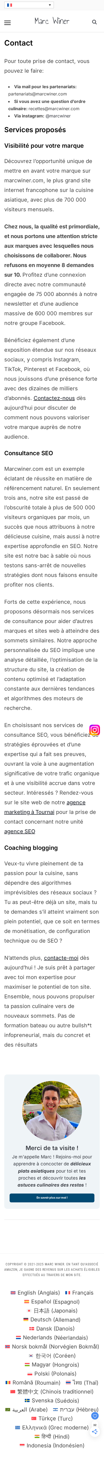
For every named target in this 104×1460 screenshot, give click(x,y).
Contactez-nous (54, 398)
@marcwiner (58, 115)
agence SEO (19, 831)
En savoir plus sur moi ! (52, 1197)
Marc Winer (52, 21)
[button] (7, 22)
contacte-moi (61, 958)
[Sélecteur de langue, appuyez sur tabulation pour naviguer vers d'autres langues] (29, 5)
